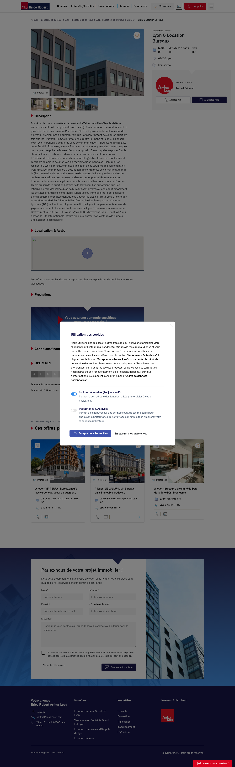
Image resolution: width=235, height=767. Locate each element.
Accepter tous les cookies (93, 433)
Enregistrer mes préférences (131, 433)
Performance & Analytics (93, 409)
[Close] (171, 325)
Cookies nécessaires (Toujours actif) (100, 392)
